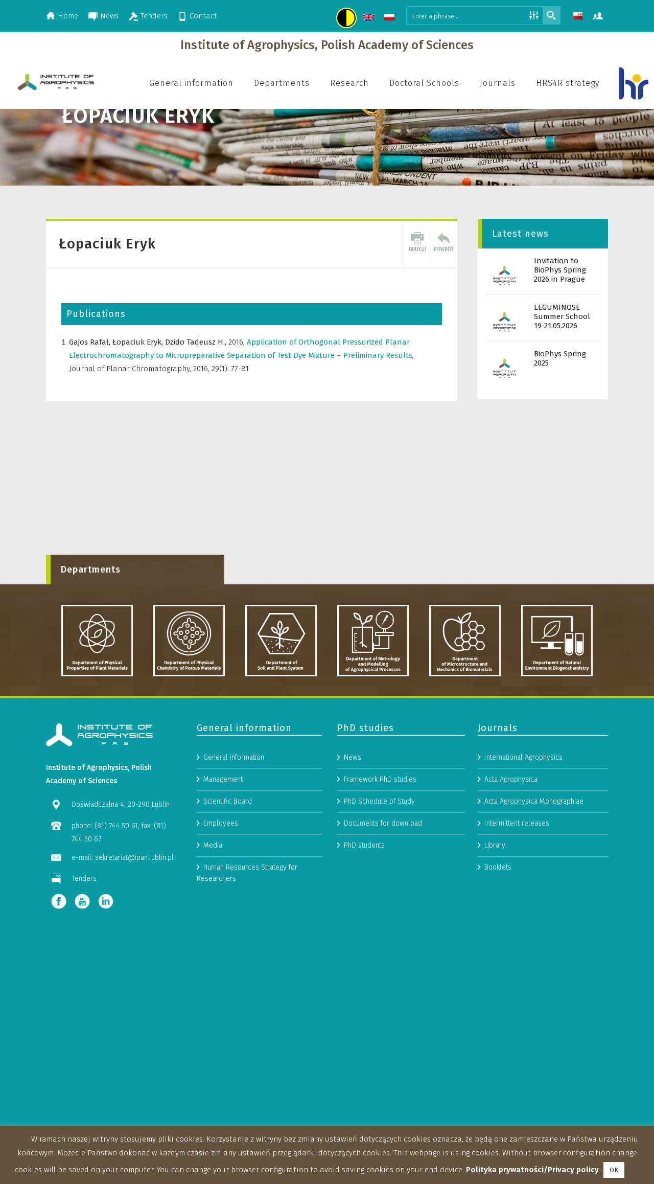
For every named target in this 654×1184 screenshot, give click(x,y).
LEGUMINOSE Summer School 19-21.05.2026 (562, 316)
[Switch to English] (369, 18)
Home (68, 15)
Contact (203, 15)
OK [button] (614, 1170)
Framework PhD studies (380, 779)
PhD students (364, 845)
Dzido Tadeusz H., (196, 342)
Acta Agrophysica (511, 779)
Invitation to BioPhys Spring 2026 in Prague (560, 270)
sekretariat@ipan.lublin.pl (134, 857)
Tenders (154, 15)
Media (212, 845)
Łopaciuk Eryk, (138, 342)
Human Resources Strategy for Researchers (247, 873)
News (109, 15)
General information (233, 757)
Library (494, 845)
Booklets (497, 867)
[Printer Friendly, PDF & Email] (417, 244)
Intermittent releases (516, 823)
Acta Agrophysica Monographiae (533, 801)
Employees (220, 823)
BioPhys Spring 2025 (560, 358)
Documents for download (383, 823)
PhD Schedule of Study (379, 801)
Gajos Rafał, (90, 342)
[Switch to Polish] (390, 18)
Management (223, 779)
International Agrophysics (523, 757)
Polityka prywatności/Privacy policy (532, 1169)
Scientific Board (227, 801)
